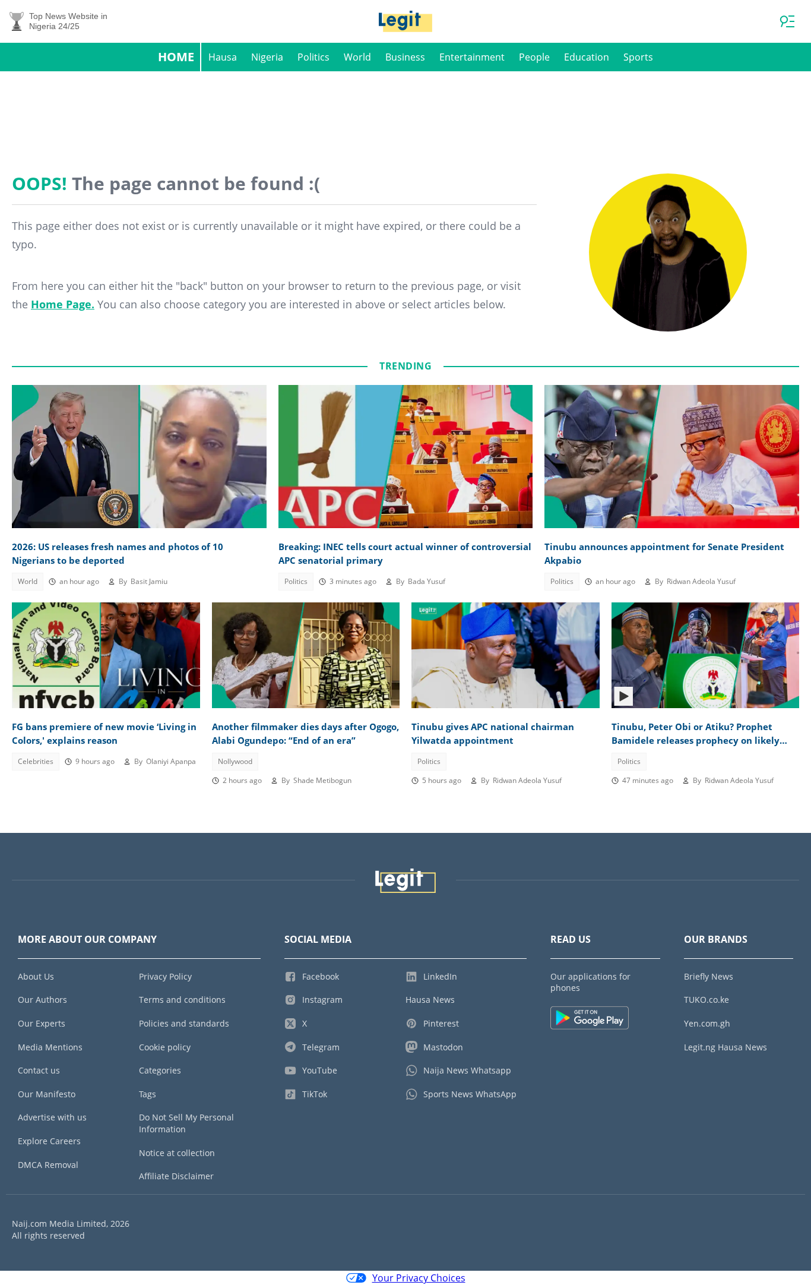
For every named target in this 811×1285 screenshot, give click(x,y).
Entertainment (472, 57)
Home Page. (62, 304)
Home (176, 57)
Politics (313, 57)
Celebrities (35, 761)
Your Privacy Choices (418, 1277)
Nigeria (267, 57)
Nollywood (235, 761)
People (534, 57)
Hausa (222, 57)
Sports (638, 57)
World (357, 57)
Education (586, 57)
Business (405, 57)
